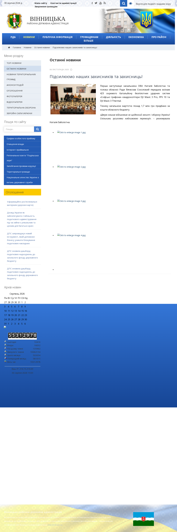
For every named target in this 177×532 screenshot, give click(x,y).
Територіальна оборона (21, 107)
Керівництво (11, 429)
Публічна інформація (57, 37)
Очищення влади (15, 144)
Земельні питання (144, 450)
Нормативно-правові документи (21, 449)
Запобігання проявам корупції (21, 166)
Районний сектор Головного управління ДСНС (149, 458)
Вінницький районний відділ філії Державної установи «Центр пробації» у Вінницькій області (151, 488)
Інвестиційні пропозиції (60, 434)
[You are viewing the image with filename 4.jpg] (112, 250)
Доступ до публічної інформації (63, 464)
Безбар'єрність (142, 494)
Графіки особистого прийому (21, 138)
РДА (13, 37)
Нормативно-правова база (61, 468)
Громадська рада (143, 436)
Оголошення (15, 90)
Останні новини (42, 47)
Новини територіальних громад (21, 77)
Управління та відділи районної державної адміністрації (20, 438)
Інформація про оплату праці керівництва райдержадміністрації (65, 480)
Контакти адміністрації (63, 3)
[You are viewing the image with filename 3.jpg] (112, 215)
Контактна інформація (16, 456)
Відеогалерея (14, 102)
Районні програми (57, 430)
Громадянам (89, 37)
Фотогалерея (14, 96)
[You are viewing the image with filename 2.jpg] (112, 181)
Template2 (131, 3)
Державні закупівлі (57, 427)
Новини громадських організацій (151, 423)
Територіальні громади (18, 171)
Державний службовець (147, 463)
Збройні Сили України (19, 113)
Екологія (52, 423)
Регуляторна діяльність (60, 438)
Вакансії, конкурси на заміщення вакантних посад (21, 461)
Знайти (37, 129)
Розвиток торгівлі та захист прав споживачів (64, 450)
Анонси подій (15, 85)
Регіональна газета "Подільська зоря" (23, 158)
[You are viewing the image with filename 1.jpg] (112, 147)
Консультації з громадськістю (149, 433)
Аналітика (53, 441)
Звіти (50, 472)
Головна (17, 47)
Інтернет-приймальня (18, 149)
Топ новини (14, 63)
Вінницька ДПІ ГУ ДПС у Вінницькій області (153, 480)
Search (123, 3)
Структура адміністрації (16, 433)
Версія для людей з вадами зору (153, 3)
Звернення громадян (46, 6)
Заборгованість (56, 454)
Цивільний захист (144, 467)
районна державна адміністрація (48, 21)
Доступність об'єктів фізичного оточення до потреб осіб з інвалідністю (150, 473)
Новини (29, 37)
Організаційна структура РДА (19, 465)
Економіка (136, 37)
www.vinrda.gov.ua (55, 525)
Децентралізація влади (146, 454)
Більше (88, 40)
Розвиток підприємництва (61, 445)
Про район (158, 37)
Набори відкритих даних (60, 475)
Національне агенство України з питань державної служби (23, 180)
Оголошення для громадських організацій (150, 428)
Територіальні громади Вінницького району (23, 444)
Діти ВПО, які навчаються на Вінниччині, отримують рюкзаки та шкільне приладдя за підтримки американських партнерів (86, 397)
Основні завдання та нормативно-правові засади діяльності (22, 424)
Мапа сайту (41, 3)
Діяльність (113, 37)
